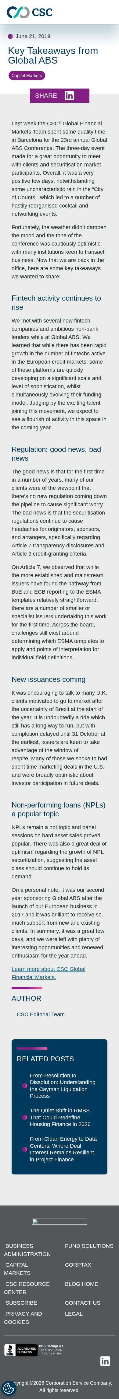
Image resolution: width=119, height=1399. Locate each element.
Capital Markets (27, 75)
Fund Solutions (89, 1246)
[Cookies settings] (8, 1388)
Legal (74, 1314)
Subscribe (21, 1303)
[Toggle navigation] (111, 12)
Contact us (82, 1303)
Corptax (78, 1265)
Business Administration (27, 1250)
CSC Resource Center (27, 1288)
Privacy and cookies (23, 1318)
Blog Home (81, 1284)
